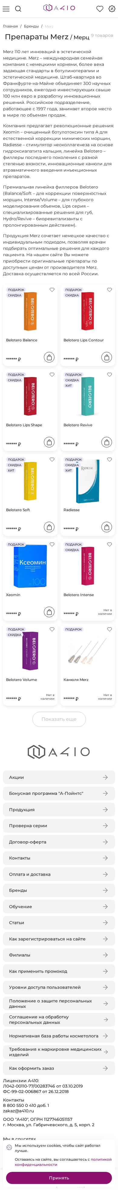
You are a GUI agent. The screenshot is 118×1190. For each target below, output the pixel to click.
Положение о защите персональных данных (50, 1003)
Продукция (22, 809)
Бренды (31, 26)
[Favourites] (100, 9)
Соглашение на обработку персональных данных (39, 1019)
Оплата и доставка (30, 874)
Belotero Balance (21, 340)
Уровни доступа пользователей (45, 987)
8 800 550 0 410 (19, 1105)
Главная (10, 26)
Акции (16, 777)
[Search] (18, 9)
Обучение (20, 906)
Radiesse (72, 510)
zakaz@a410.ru (18, 1111)
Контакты (19, 858)
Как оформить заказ (31, 1068)
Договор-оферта (27, 842)
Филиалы (19, 955)
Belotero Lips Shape (24, 425)
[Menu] (6, 9)
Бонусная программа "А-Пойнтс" (46, 793)
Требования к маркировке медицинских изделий (55, 1051)
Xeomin (13, 594)
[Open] (108, 86)
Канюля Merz (76, 679)
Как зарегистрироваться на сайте (47, 939)
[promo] (112, 9)
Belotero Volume (21, 679)
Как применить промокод (38, 971)
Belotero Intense (79, 594)
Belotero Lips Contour (84, 340)
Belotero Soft (18, 510)
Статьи (16, 922)
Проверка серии (28, 825)
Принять (59, 1178)
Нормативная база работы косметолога (53, 1036)
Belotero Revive (78, 425)
